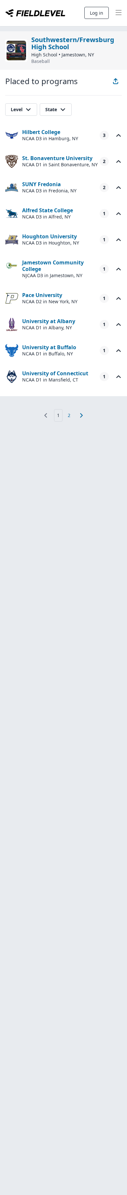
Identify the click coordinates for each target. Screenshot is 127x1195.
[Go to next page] (81, 415)
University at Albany (48, 321)
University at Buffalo (49, 347)
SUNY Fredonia (41, 184)
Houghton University (49, 236)
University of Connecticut (55, 373)
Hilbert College (41, 132)
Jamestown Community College (53, 266)
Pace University (42, 295)
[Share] (115, 81)
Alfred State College (47, 210)
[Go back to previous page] (45, 415)
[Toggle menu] (118, 13)
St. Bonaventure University (57, 158)
